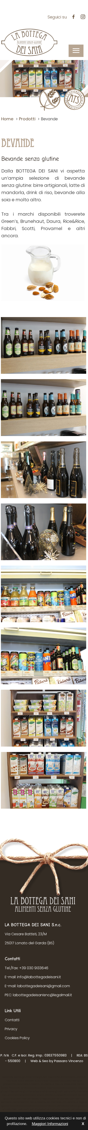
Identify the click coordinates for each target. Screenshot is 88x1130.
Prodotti (27, 119)
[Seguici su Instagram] (84, 17)
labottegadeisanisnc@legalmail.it (42, 995)
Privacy (11, 1029)
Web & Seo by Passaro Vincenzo (56, 1061)
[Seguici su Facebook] (74, 17)
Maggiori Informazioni (50, 1124)
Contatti (12, 1020)
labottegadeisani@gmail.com (43, 986)
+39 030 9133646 (33, 968)
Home (7, 119)
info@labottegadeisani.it (39, 977)
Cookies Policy (17, 1037)
